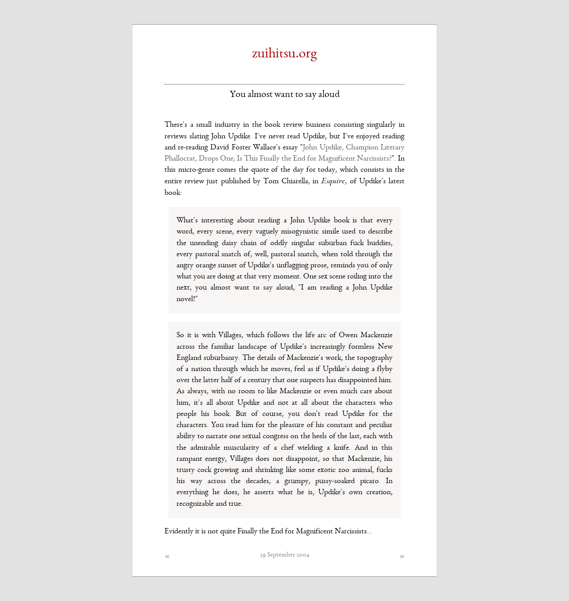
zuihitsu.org (284, 54)
